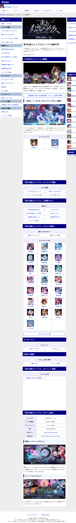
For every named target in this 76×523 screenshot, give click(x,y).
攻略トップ (5, 10)
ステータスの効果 (34, 220)
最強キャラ (37, 10)
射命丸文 (3, 86)
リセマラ (16, 10)
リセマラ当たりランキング (34, 191)
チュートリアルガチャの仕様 (34, 195)
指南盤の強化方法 (55, 217)
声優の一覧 (34, 363)
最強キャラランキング (34, 235)
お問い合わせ (45, 515)
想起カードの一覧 (34, 349)
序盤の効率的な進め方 (34, 210)
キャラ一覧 (59, 10)
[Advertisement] (44, 165)
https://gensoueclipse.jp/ (50, 432)
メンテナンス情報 (55, 363)
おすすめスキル (48, 10)
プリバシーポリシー (32, 515)
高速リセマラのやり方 (55, 191)
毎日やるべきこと (55, 213)
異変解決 (26, 10)
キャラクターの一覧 (7, 79)
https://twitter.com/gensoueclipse (50, 436)
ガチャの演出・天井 (55, 195)
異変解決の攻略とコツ (34, 217)
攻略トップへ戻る (6, 23)
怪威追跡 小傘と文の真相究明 (34, 378)
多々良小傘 (4, 90)
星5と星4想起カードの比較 (34, 213)
